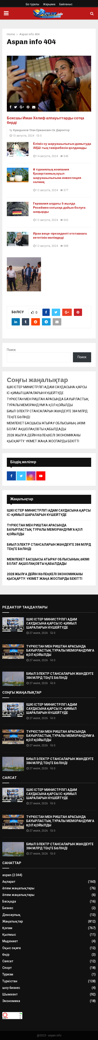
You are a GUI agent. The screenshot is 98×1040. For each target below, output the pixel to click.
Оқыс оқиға (11, 948)
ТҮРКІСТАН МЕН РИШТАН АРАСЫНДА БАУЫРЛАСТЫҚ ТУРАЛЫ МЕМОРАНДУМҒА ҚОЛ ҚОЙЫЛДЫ (45, 529)
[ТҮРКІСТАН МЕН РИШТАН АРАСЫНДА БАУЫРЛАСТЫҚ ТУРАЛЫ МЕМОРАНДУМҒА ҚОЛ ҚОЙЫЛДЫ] (13, 651)
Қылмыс (9, 934)
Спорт (7, 968)
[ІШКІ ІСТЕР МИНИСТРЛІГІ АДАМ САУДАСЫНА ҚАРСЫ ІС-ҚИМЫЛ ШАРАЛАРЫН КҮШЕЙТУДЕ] (13, 624)
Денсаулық (11, 915)
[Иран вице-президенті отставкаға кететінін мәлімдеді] (17, 239)
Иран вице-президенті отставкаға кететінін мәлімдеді (60, 236)
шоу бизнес (11, 988)
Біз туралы (32, 4)
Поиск (11, 350)
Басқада (9, 901)
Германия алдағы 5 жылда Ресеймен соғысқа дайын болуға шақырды (59, 208)
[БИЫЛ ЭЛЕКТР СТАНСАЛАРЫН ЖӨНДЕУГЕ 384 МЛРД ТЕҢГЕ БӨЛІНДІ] (13, 679)
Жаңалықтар (12, 921)
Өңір (5, 954)
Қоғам (7, 928)
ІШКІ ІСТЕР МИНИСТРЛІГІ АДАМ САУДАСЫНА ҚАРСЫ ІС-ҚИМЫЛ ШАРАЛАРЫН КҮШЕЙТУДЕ (51, 623)
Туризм (7, 974)
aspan (6, 875)
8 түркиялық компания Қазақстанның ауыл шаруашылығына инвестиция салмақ (57, 176)
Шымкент (10, 994)
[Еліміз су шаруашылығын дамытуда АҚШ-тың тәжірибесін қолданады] (17, 149)
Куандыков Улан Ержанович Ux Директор (41, 130)
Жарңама (49, 4)
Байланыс (65, 4)
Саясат (7, 961)
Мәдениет (10, 941)
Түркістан (9, 981)
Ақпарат (8, 881)
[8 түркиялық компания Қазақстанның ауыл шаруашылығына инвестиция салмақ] (17, 175)
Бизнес (7, 908)
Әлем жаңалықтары (18, 888)
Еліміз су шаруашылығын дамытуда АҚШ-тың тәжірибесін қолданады (62, 146)
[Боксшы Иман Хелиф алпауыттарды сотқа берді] (49, 84)
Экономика (11, 1001)
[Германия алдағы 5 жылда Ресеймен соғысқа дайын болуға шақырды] (17, 209)
